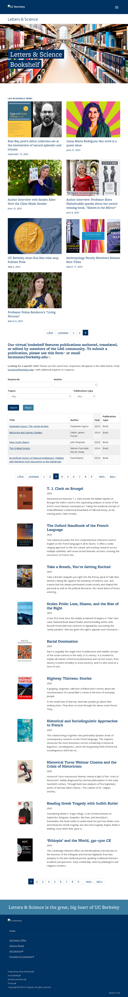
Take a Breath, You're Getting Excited (79, 566)
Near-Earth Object (19, 442)
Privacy (12, 983)
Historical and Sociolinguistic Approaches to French (82, 722)
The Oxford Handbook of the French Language (77, 527)
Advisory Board (16, 945)
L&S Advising (16, 951)
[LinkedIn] (16, 926)
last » (114, 477)
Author (58, 379)
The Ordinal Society (19, 448)
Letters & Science (23, 19)
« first (51, 333)
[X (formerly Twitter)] (10, 926)
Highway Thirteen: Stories (69, 678)
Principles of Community (21, 956)
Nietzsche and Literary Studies (25, 432)
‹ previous (64, 333)
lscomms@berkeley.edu (29, 356)
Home (12, 931)
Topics (12, 390)
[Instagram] (23, 926)
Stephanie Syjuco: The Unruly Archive (29, 426)
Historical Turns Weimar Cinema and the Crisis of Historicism (81, 764)
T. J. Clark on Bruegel (65, 488)
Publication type (83, 390)
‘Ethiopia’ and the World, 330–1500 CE (79, 840)
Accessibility (14, 975)
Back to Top (114, 992)
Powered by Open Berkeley (21, 971)
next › (103, 477)
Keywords (14, 379)
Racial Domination (62, 641)
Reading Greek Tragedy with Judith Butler (82, 803)
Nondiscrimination (17, 979)
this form (56, 352)
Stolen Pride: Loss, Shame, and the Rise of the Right (82, 605)
